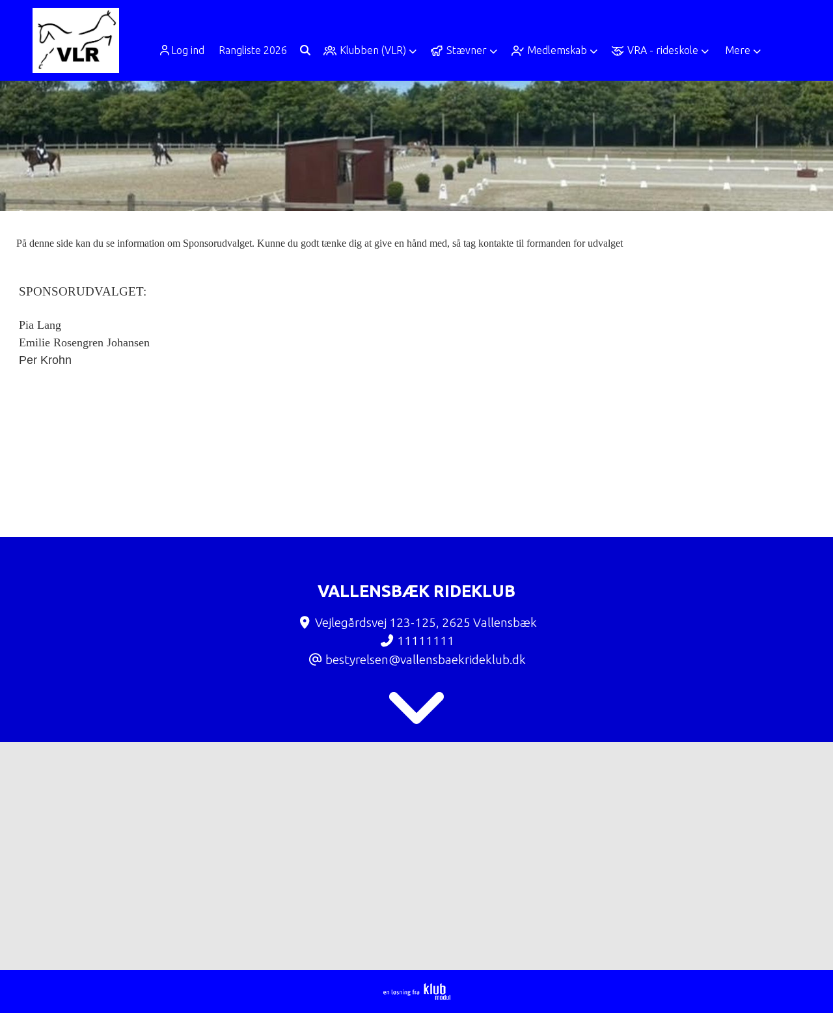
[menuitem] (185, 50)
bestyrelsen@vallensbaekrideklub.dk (425, 659)
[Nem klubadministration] (416, 996)
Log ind (187, 50)
